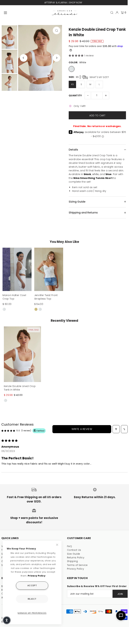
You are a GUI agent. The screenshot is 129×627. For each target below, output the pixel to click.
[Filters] (116, 429)
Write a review (82, 429)
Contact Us (74, 550)
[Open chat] (121, 615)
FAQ (69, 546)
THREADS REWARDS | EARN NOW (63, 2)
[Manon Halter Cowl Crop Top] (17, 269)
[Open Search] (112, 12)
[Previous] (23, 58)
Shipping (72, 561)
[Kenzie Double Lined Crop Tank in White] (22, 354)
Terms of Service (77, 565)
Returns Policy (75, 557)
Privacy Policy (75, 568)
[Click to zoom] (56, 30)
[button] (76, 55)
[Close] (57, 545)
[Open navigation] (26, 12)
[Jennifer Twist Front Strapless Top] (48, 269)
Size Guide (73, 554)
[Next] (56, 58)
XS (72, 84)
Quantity (75, 95)
